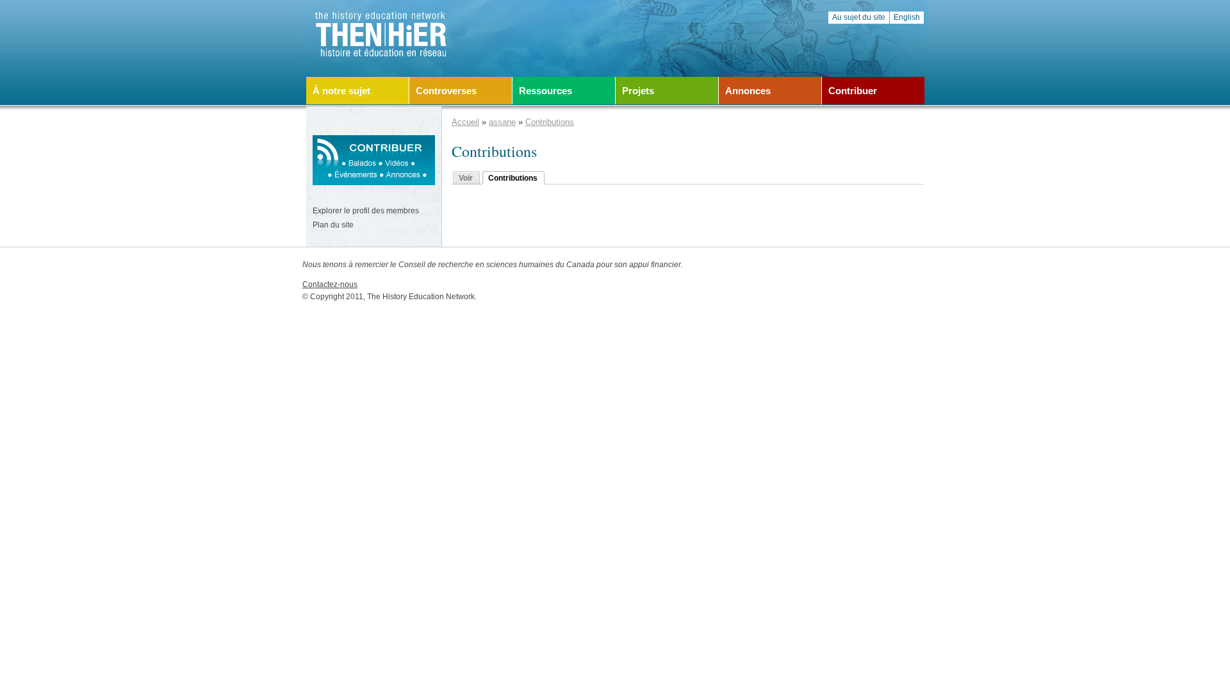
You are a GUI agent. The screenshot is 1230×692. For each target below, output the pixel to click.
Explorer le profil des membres (366, 210)
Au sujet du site (858, 17)
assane (502, 122)
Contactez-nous (329, 284)
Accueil (465, 122)
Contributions (549, 122)
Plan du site (333, 224)
